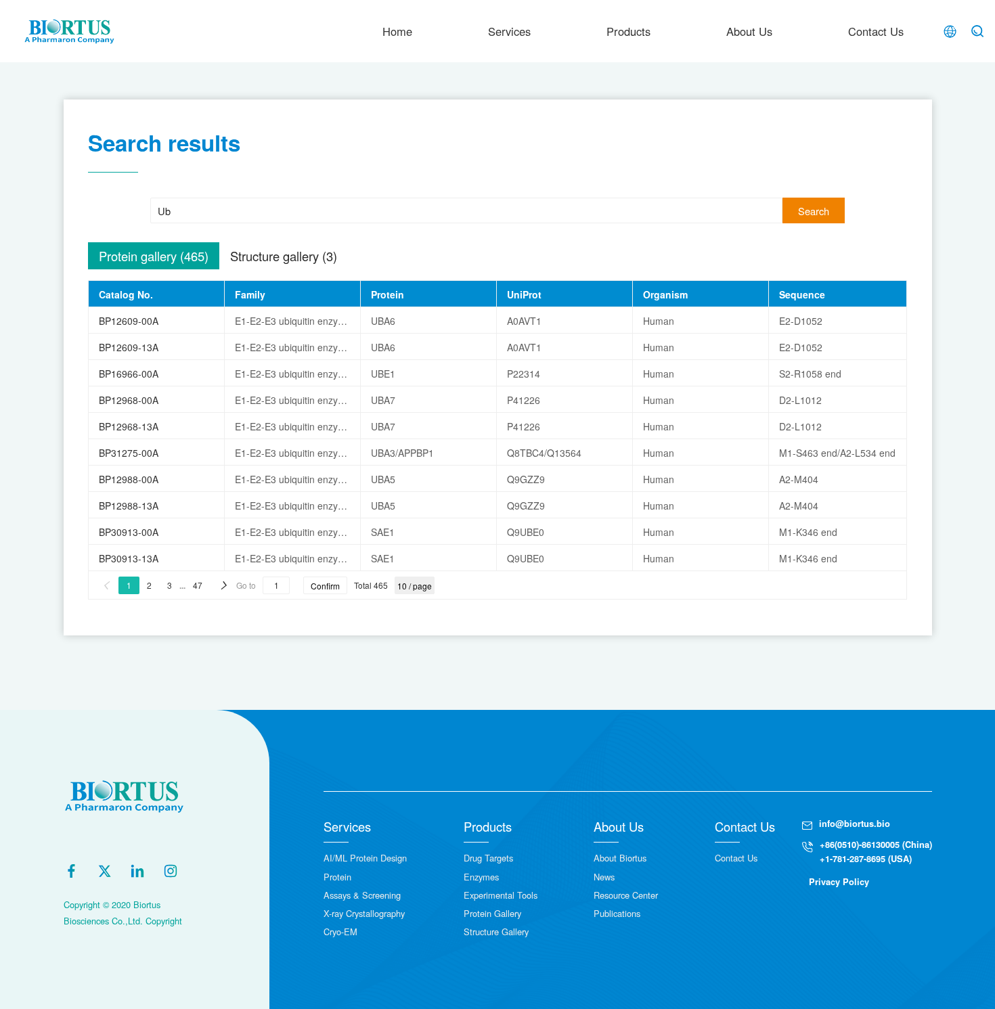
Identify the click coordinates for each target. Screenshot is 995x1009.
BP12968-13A (128, 426)
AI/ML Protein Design (365, 857)
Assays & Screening (362, 895)
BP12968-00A (128, 400)
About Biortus (620, 857)
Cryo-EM (340, 931)
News (604, 876)
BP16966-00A (128, 373)
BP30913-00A (128, 532)
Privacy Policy (839, 882)
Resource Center (626, 895)
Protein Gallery (492, 913)
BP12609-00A (128, 321)
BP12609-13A (128, 347)
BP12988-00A (128, 479)
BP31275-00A (128, 452)
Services (509, 31)
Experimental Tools (500, 895)
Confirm (325, 585)
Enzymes (481, 876)
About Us (749, 31)
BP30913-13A (128, 558)
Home (397, 31)
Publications (617, 913)
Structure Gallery (496, 931)
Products (628, 31)
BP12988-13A (128, 505)
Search (813, 211)
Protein (337, 876)
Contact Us (876, 31)
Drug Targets (488, 857)
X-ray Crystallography (364, 913)
